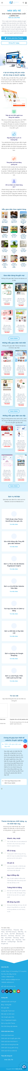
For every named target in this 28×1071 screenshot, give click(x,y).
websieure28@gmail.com (13, 979)
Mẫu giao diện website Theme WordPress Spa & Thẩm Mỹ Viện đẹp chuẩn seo (21, 368)
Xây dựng (18, 939)
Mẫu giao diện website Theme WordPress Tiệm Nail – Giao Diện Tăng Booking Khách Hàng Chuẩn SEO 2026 (21, 398)
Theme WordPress (6, 929)
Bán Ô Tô (4, 935)
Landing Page (12, 941)
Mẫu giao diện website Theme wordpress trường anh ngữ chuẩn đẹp (7, 442)
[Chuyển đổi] (2, 744)
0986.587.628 (10, 976)
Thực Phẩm (8, 937)
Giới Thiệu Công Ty (11, 931)
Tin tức (6, 933)
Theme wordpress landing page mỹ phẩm (7, 300)
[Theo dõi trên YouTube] (18, 991)
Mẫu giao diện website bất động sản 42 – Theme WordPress (21, 300)
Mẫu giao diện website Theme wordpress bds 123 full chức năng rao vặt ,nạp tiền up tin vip (21, 474)
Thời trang (11, 935)
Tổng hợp (16, 929)
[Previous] (1, 731)
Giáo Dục (18, 935)
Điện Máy (20, 931)
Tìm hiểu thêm (14, 524)
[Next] (5, 731)
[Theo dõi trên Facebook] (3, 991)
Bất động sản (20, 933)
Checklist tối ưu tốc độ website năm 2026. (12, 719)
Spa (13, 939)
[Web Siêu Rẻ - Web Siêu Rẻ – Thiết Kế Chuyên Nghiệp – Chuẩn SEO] (14, 2)
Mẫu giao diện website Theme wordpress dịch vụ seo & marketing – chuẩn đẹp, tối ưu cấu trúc (7, 474)
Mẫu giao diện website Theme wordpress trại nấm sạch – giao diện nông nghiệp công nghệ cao (7, 397)
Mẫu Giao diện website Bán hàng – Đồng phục (21, 327)
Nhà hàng (16, 937)
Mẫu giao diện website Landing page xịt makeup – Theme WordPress (7, 327)
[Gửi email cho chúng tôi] (11, 991)
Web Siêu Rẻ (8, 1059)
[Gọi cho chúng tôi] (14, 991)
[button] (23, 2)
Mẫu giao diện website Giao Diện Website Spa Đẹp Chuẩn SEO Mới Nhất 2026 (7, 368)
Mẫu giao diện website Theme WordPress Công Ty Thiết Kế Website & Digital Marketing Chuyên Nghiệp (21, 444)
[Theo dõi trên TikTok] (7, 991)
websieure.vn (10, 982)
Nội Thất (12, 933)
